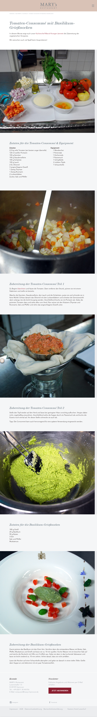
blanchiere (21, 289)
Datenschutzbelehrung (33, 709)
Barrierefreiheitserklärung (53, 709)
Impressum (13, 709)
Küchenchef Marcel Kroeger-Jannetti (49, 33)
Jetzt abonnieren (60, 691)
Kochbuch (25, 13)
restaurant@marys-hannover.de (26, 692)
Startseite (11, 13)
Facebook (54, 702)
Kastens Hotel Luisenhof (77, 709)
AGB (21, 709)
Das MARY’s (18, 13)
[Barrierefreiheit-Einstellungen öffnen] (2, 361)
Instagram (15, 702)
